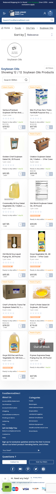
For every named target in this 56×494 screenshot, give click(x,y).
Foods (18, 28)
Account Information (9, 408)
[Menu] (4, 13)
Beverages (33, 404)
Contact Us (6, 434)
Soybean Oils (46, 28)
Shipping (5, 411)
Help (4, 438)
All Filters (50, 68)
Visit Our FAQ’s (41, 462)
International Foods (36, 407)
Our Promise (6, 404)
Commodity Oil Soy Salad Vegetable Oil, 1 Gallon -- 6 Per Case (14, 205)
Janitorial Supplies (36, 414)
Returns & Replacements (11, 431)
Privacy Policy (37, 477)
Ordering (5, 421)
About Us (6, 397)
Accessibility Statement (11, 401)
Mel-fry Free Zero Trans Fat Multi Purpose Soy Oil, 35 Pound (41, 112)
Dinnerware (33, 421)
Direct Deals (33, 431)
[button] (44, 13)
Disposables (33, 411)
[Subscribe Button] (39, 450)
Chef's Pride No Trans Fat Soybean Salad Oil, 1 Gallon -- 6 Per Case (14, 307)
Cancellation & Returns (10, 414)
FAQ (3, 424)
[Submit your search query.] (52, 20)
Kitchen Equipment (36, 424)
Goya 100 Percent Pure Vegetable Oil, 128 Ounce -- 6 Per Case (14, 358)
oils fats (30, 28)
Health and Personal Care (38, 428)
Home (7, 28)
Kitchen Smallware (36, 418)
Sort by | (20, 35)
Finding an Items (8, 418)
